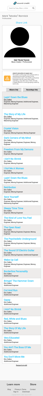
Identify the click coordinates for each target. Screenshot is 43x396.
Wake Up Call (11, 259)
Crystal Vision (11, 128)
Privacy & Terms (20, 389)
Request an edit (21, 365)
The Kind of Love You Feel (18, 217)
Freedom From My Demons (18, 149)
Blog (9, 389)
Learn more (13, 384)
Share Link (21, 22)
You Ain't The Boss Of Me (17, 347)
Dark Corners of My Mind (17, 137)
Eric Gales (8, 100)
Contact (33, 389)
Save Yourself (11, 196)
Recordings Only (32, 90)
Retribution (10, 187)
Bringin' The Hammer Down (19, 280)
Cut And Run (11, 290)
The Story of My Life (14, 114)
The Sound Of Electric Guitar (19, 250)
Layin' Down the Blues (15, 97)
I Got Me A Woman (14, 168)
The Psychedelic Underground (20, 238)
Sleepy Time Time (13, 208)
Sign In (15, 391)
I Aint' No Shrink (12, 309)
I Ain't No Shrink (12, 158)
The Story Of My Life (15, 328)
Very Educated (11, 337)
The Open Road (12, 227)
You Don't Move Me (14, 356)
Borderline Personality (16, 271)
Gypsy (7, 299)
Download (26, 391)
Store (33, 384)
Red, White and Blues (15, 318)
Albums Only (13, 90)
